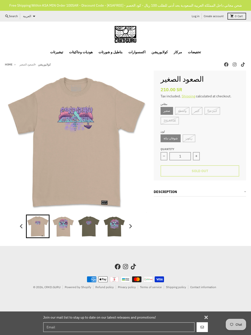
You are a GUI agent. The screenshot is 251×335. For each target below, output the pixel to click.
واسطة (182, 111)
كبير (197, 111)
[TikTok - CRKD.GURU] (243, 64)
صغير (166, 111)
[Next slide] (130, 226)
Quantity (167, 149)
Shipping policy (176, 287)
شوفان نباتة (170, 138)
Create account (214, 16)
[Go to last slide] (21, 226)
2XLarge (169, 120)
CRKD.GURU (52, 287)
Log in (196, 16)
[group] (38, 226)
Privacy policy (127, 287)
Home (9, 64)
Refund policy (104, 287)
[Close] (206, 317)
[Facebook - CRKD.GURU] (226, 64)
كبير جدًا (212, 111)
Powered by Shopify (78, 287)
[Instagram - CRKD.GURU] (234, 64)
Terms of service (151, 287)
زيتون (189, 138)
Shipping (188, 96)
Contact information (203, 287)
